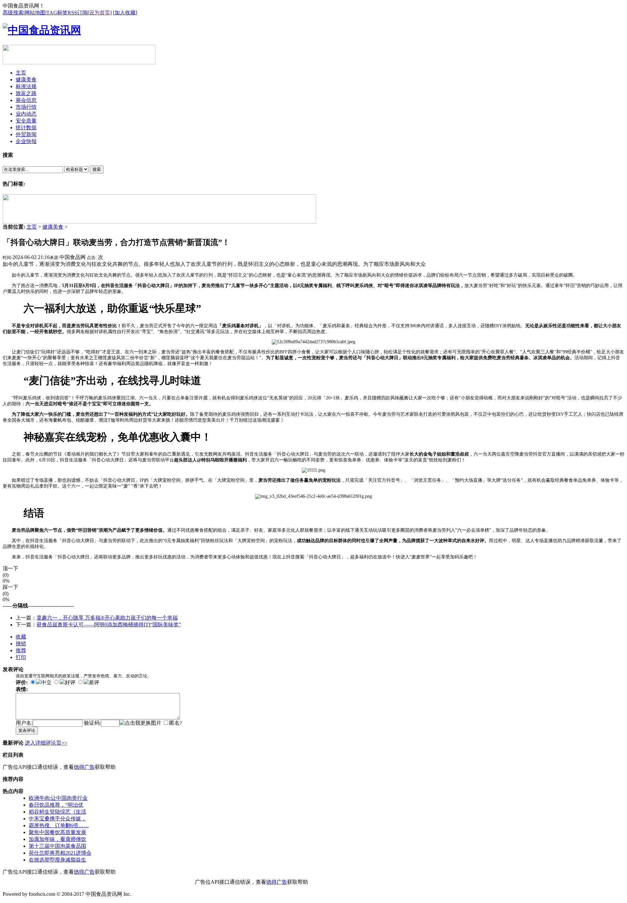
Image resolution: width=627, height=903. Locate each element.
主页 (31, 227)
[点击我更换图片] (140, 723)
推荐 (21, 650)
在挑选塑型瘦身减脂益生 (57, 860)
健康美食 (52, 227)
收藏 (21, 636)
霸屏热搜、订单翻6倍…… (59, 825)
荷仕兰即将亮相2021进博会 (60, 853)
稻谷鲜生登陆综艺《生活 (57, 811)
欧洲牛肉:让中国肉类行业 (58, 798)
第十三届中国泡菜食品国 (57, 846)
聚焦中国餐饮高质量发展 (57, 832)
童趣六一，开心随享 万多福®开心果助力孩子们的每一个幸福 (107, 618)
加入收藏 (125, 12)
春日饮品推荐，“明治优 (56, 805)
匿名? (175, 723)
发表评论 (26, 730)
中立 (46, 682)
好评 (70, 682)
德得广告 (84, 767)
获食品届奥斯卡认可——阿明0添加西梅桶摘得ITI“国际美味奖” (109, 624)
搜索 (96, 169)
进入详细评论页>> (46, 743)
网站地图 (34, 12)
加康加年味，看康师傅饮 (57, 839)
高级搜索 (13, 12)
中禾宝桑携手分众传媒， (57, 818)
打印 (21, 657)
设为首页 (99, 12)
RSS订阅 (78, 12)
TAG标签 (57, 12)
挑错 (21, 643)
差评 (94, 682)
